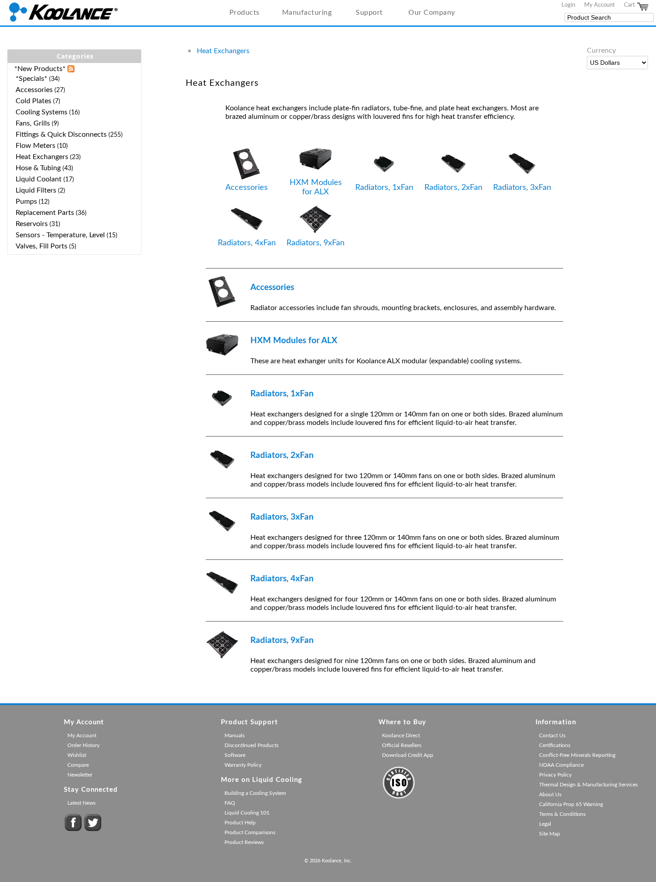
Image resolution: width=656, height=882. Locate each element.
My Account (599, 5)
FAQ (229, 803)
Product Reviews (244, 842)
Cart (630, 5)
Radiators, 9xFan (315, 243)
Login (568, 5)
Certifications (554, 745)
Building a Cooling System (255, 793)
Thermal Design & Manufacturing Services (588, 784)
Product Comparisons (249, 832)
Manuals (234, 735)
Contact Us (552, 735)
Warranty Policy (243, 765)
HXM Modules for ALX (316, 187)
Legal (545, 824)
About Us (550, 794)
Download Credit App (407, 755)
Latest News (81, 803)
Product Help (240, 822)
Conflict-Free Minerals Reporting (577, 755)
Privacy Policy (555, 774)
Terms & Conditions (562, 814)
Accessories (246, 187)
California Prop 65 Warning (571, 804)
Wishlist (76, 755)
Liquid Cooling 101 (247, 812)
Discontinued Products (251, 745)
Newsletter (79, 774)
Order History (83, 745)
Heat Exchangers (223, 51)
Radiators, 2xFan (453, 187)
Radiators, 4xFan (247, 243)
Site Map (549, 833)
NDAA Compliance (561, 765)
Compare (78, 765)
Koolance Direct (401, 735)
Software (234, 755)
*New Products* (40, 68)
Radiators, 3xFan (522, 187)
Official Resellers (401, 745)
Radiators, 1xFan (384, 187)
